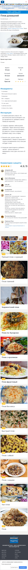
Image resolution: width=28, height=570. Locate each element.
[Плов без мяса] (14, 395)
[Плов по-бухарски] (14, 321)
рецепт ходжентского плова (15, 28)
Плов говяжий (8, 282)
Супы (16, 557)
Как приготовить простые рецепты (2, 1)
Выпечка (4, 550)
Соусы (3, 557)
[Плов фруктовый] (14, 370)
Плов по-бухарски (10, 333)
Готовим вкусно (14, 539)
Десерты (4, 552)
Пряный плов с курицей (12, 257)
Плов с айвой (7, 456)
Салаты (17, 556)
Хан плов (6, 505)
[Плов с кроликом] (14, 345)
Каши (16, 554)
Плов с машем (8, 480)
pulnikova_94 (4, 19)
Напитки (4, 556)
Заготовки (18, 552)
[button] (26, 2)
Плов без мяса (8, 406)
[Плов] (14, 517)
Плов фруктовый (9, 382)
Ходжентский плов (10, 307)
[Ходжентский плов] (14, 295)
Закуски (4, 554)
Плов (4, 529)
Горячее (17, 550)
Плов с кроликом (9, 357)
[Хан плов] (14, 493)
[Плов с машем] (14, 468)
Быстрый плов (8, 431)
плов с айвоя (9, 53)
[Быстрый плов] (14, 419)
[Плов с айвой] (14, 444)
